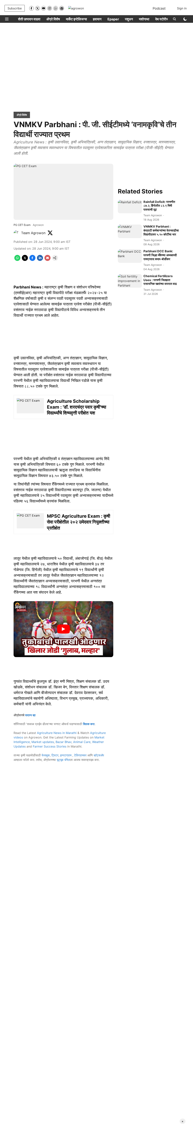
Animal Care (81, 742)
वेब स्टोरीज (161, 19)
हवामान (97, 19)
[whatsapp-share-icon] (17, 260)
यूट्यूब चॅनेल (63, 760)
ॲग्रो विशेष (53, 19)
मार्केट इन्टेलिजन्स (76, 19)
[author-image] (17, 233)
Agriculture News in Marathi (57, 733)
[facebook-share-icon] (32, 260)
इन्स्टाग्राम (66, 755)
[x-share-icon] (25, 260)
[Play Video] (63, 629)
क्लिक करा (89, 724)
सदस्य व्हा (30, 715)
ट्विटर (54, 755)
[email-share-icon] (47, 260)
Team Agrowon (33, 233)
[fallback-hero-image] (130, 206)
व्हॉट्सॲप (99, 755)
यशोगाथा (144, 19)
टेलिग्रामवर (80, 755)
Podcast (159, 8)
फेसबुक (46, 755)
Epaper (113, 19)
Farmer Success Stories (49, 746)
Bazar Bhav (63, 742)
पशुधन (129, 19)
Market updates (42, 742)
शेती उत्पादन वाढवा (29, 19)
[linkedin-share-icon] (40, 260)
